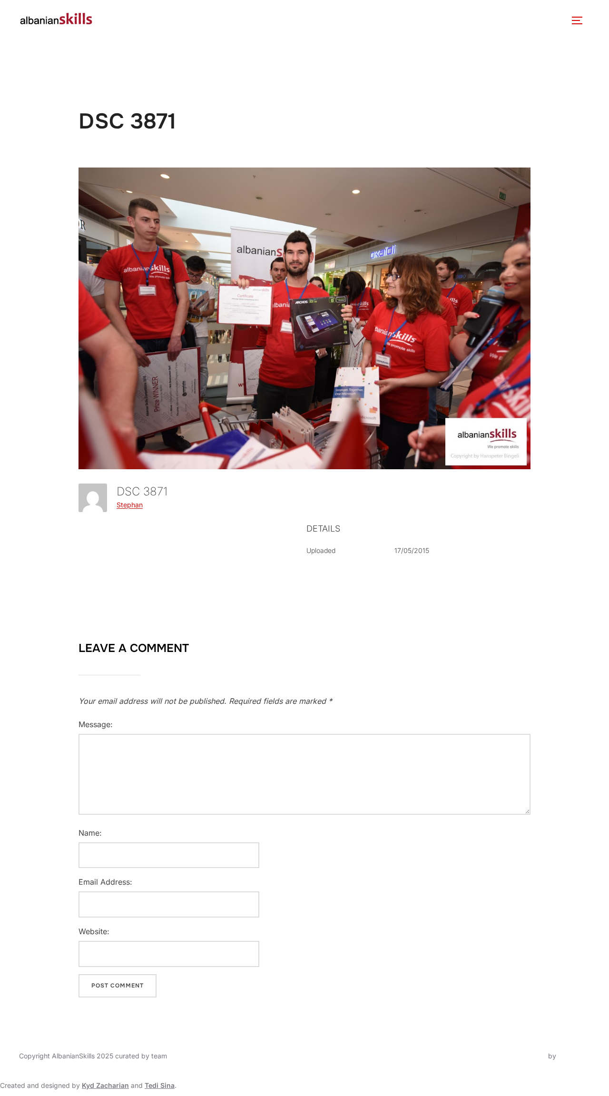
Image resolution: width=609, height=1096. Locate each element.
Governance (178, 20)
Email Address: (105, 882)
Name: (90, 833)
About (120, 20)
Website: (94, 931)
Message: (96, 724)
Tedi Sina (160, 1085)
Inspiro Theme (524, 1056)
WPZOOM (574, 1056)
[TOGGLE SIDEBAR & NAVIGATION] (580, 20)
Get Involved (422, 20)
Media (363, 20)
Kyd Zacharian (105, 1085)
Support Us (490, 20)
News (224, 20)
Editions (313, 20)
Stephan (130, 505)
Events (261, 20)
